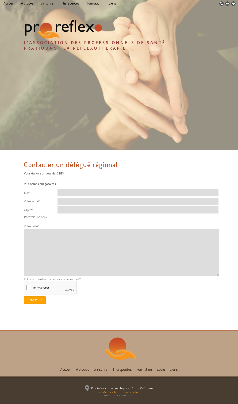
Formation (94, 3)
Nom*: (28, 193)
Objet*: (28, 210)
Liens (112, 3)
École (161, 369)
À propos (27, 3)
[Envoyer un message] (227, 3)
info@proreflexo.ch (111, 392)
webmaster (132, 392)
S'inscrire (46, 3)
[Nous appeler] (221, 3)
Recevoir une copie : (36, 217)
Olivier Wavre (118, 395)
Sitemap (130, 395)
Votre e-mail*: (32, 201)
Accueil (8, 3)
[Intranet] (233, 3)
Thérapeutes (70, 3)
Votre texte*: (32, 226)
